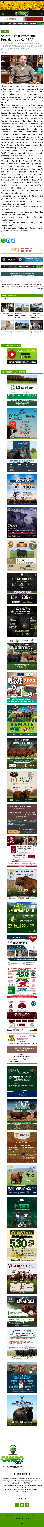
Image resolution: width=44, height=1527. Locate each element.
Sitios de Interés (18, 1518)
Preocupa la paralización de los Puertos (20, 315)
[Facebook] (17, 1505)
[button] (41, 13)
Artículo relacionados (9, 296)
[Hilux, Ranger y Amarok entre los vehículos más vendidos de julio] (36, 307)
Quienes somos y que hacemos (15, 1515)
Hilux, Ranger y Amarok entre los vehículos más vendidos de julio (36, 315)
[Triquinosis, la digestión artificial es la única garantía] (36, 325)
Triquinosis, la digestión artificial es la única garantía (36, 332)
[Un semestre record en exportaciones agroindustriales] (22, 325)
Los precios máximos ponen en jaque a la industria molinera (11, 285)
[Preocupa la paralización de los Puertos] (22, 307)
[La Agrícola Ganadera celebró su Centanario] (7, 307)
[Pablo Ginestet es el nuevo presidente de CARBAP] (7, 325)
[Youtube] (27, 1505)
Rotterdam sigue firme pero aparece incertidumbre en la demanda (33, 286)
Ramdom (5, 298)
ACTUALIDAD (5, 31)
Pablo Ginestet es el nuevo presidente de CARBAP (6, 332)
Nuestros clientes (31, 1515)
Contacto (27, 1518)
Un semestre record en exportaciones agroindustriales (21, 332)
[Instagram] (22, 1505)
